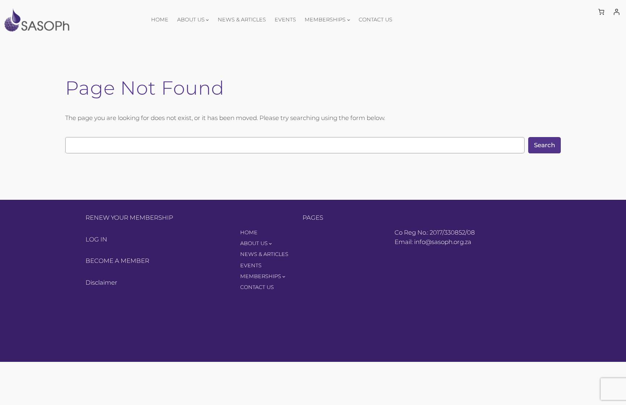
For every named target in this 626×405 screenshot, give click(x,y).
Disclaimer (101, 282)
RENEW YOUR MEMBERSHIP (129, 217)
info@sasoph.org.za (442, 241)
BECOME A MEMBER (117, 260)
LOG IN (96, 239)
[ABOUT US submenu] (207, 19)
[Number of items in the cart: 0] (601, 12)
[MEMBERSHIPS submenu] (348, 19)
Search (544, 145)
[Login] (616, 12)
